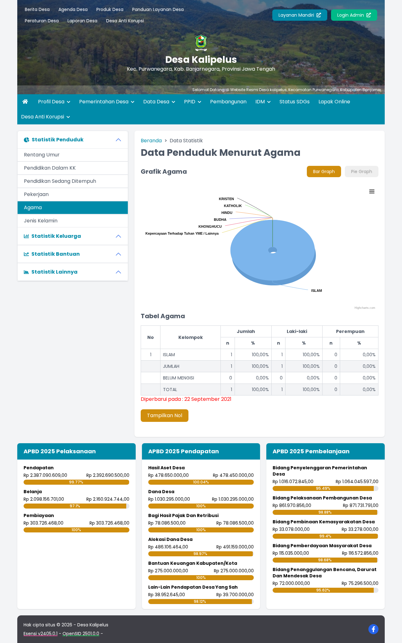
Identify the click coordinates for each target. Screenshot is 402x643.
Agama (33, 207)
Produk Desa (109, 9)
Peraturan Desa (42, 21)
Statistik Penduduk (58, 139)
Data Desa (157, 101)
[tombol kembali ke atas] (389, 630)
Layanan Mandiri (297, 15)
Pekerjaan (36, 194)
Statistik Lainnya (54, 271)
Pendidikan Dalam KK (50, 168)
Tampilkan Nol (164, 415)
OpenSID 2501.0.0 (80, 633)
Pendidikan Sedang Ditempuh (60, 181)
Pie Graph (361, 171)
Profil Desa (52, 101)
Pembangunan (228, 101)
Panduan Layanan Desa (158, 9)
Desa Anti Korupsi (125, 21)
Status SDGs (295, 101)
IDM (260, 101)
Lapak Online (334, 101)
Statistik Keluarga (56, 236)
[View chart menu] (371, 191)
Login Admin (351, 15)
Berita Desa (37, 9)
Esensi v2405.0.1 (40, 633)
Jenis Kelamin (40, 220)
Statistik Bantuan (55, 254)
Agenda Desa (73, 9)
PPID (190, 101)
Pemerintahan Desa (104, 101)
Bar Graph (324, 171)
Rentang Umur (42, 154)
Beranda (151, 140)
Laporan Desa (82, 21)
